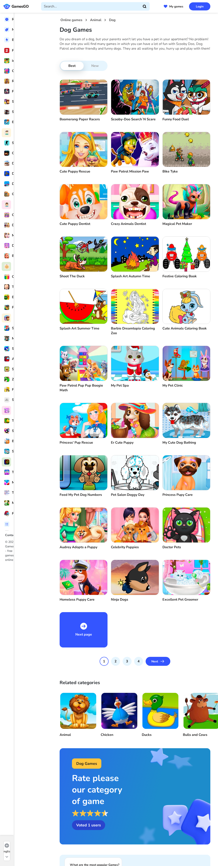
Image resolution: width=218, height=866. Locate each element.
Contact (10, 535)
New (95, 65)
